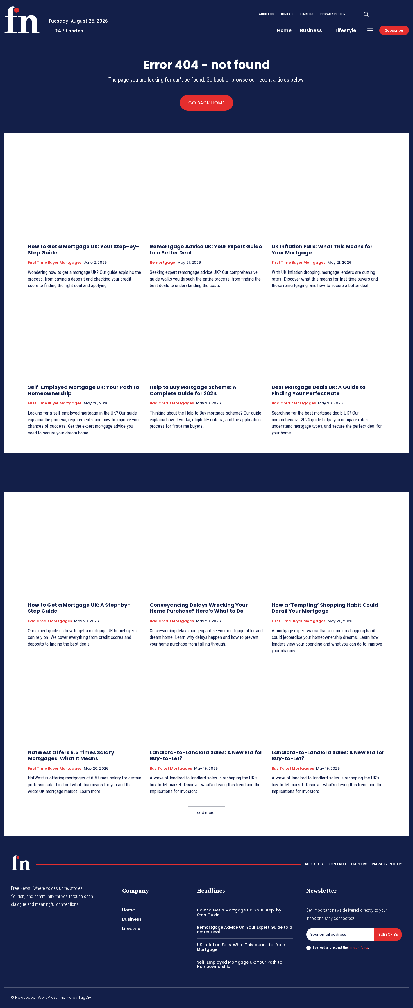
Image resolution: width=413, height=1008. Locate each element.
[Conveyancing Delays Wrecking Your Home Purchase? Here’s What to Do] (206, 555)
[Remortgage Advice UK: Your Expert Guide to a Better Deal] (206, 196)
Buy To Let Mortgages (171, 768)
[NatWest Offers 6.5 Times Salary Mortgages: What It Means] (84, 702)
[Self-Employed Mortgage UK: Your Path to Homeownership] (84, 337)
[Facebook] (386, 14)
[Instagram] (393, 14)
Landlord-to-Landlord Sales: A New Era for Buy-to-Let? (206, 755)
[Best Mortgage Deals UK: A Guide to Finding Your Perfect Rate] (328, 337)
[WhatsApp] (399, 998)
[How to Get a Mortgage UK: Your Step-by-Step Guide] (84, 196)
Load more (205, 812)
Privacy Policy (358, 947)
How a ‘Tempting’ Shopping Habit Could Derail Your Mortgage (325, 608)
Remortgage (162, 262)
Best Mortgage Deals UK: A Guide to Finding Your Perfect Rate (319, 390)
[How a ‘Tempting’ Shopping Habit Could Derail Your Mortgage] (328, 555)
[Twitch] (373, 998)
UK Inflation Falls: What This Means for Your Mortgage (322, 249)
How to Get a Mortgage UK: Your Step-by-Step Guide (83, 249)
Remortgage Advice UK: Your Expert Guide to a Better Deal (206, 249)
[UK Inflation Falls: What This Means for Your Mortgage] (328, 196)
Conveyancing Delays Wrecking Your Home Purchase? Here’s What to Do (199, 608)
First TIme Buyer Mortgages (54, 262)
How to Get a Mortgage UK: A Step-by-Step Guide (79, 608)
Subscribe (388, 934)
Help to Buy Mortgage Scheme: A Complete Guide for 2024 (193, 390)
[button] (366, 14)
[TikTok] (359, 998)
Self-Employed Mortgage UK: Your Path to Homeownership (83, 390)
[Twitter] (399, 14)
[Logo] (22, 20)
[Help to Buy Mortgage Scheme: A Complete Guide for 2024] (206, 337)
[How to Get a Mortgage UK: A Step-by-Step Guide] (84, 555)
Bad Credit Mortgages (172, 403)
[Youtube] (406, 14)
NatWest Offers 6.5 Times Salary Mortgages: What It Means (71, 755)
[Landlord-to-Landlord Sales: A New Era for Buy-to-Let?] (206, 702)
